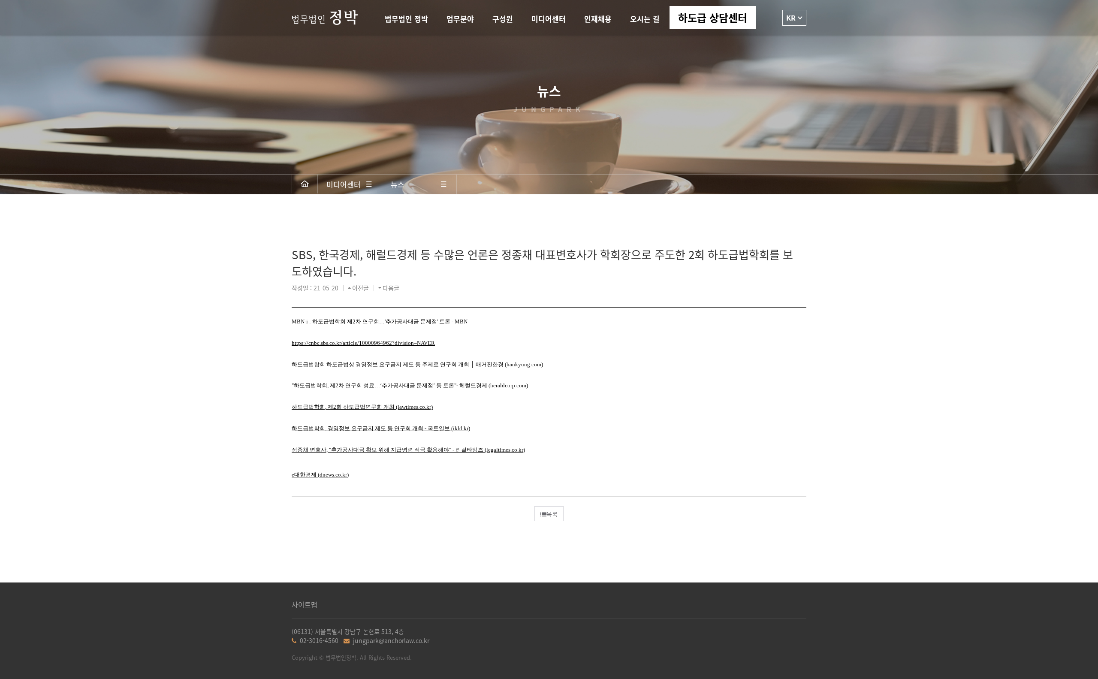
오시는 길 (645, 18)
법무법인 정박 (406, 18)
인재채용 (598, 18)
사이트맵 (304, 605)
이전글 (360, 288)
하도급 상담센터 (712, 17)
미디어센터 (548, 18)
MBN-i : (380, 321)
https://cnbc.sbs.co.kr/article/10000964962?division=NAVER (363, 343)
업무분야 (460, 18)
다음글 (391, 288)
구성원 (502, 18)
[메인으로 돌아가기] (305, 184)
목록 (552, 514)
